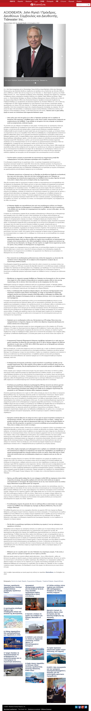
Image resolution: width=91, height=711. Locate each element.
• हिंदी (57, 1)
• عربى (36, 1)
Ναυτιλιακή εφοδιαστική (10, 657)
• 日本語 (42, 1)
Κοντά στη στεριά (16, 529)
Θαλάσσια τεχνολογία (34, 657)
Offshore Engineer (46, 657)
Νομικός (24, 529)
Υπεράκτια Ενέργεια (47, 529)
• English (79, 1)
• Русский (71, 1)
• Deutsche (28, 1)
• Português (49, 1)
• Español (20, 1)
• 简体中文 (12, 1)
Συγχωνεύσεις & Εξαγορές (34, 529)
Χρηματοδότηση (58, 529)
